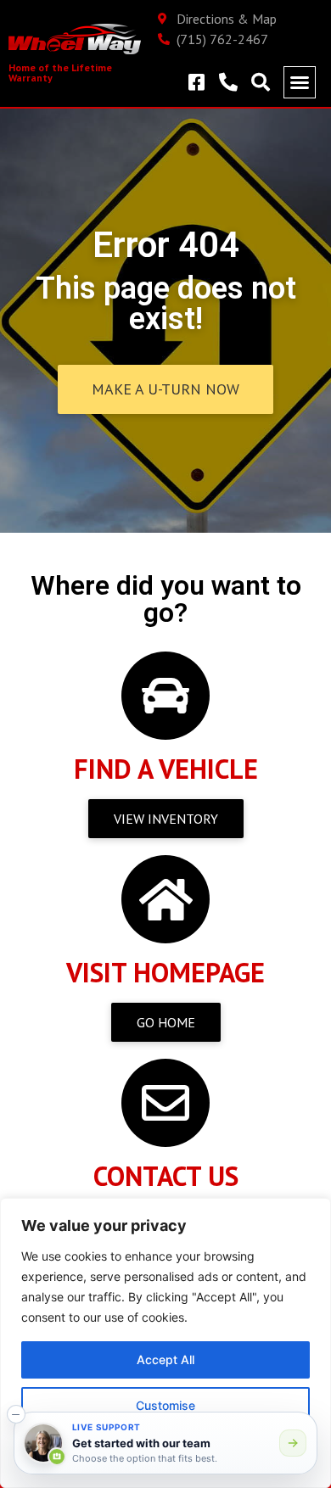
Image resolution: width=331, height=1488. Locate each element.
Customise (165, 1405)
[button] (299, 82)
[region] (165, 1343)
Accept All (165, 1359)
